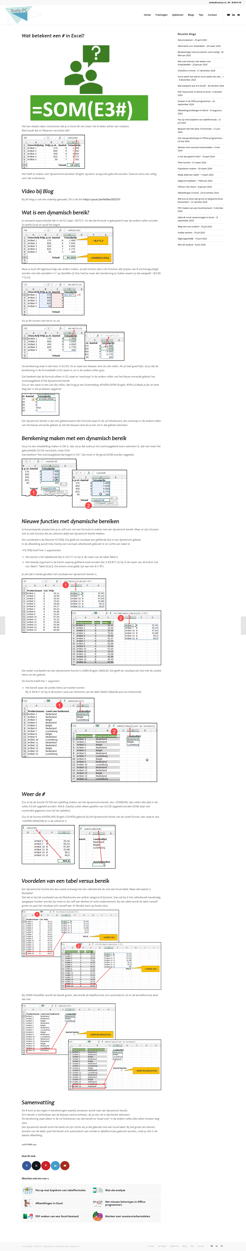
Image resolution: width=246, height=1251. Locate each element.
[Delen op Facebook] (26, 1165)
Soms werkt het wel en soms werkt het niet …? (201, 76)
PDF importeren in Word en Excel (194, 91)
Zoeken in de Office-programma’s (194, 101)
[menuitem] (147, 15)
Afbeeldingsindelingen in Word (193, 110)
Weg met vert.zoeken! (188, 226)
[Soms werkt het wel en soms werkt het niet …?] (243, 625)
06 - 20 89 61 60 (234, 2)
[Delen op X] (36, 1165)
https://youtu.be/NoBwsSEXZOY (101, 199)
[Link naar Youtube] (228, 14)
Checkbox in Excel (186, 70)
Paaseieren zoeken (187, 168)
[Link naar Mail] (238, 14)
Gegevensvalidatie (187, 180)
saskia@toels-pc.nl (217, 2)
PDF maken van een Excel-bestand (195, 207)
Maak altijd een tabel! (188, 174)
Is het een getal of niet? (189, 156)
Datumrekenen (185, 39)
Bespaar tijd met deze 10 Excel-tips (195, 128)
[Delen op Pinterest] (45, 1165)
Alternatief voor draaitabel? (191, 45)
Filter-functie (184, 162)
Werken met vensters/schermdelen (195, 147)
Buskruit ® (74, 1246)
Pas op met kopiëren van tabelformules (197, 119)
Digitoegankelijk (185, 238)
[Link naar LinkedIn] (233, 14)
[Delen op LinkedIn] (55, 1165)
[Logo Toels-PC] (24, 15)
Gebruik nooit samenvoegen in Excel (196, 217)
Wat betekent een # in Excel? (192, 85)
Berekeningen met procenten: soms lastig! (198, 51)
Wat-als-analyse (185, 244)
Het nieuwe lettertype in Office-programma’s (200, 138)
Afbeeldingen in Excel (188, 192)
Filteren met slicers (187, 186)
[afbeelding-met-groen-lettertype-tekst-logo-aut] (91, 83)
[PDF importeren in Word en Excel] (2, 625)
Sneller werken (185, 232)
